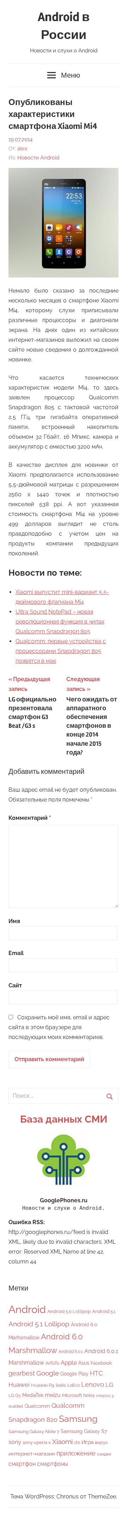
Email (16, 953)
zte (77, 1442)
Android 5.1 (104, 1311)
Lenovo (92, 1384)
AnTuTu (52, 1363)
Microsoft (72, 1395)
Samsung (78, 1419)
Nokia (89, 1395)
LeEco (73, 1385)
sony (14, 1442)
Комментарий (29, 818)
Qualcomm (37, 1406)
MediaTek (32, 1395)
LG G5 (14, 1395)
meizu (53, 1395)
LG (109, 1384)
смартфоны (52, 1464)
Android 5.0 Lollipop (69, 1311)
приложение (76, 1453)
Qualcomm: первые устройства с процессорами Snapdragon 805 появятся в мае (61, 651)
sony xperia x (37, 1442)
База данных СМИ (63, 1119)
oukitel (15, 1406)
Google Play (74, 1374)
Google (47, 1373)
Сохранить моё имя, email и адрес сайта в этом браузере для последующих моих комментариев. (59, 1027)
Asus (83, 1363)
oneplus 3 (105, 1395)
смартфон (22, 1464)
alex (22, 148)
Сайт (15, 985)
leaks (61, 1385)
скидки (104, 1454)
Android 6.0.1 (71, 1351)
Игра (87, 1442)
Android (27, 1309)
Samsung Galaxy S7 (84, 1431)
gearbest (21, 1373)
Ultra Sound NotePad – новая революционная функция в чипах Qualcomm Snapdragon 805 (60, 621)
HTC (96, 1373)
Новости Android (38, 158)
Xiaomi (62, 1441)
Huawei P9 (42, 1385)
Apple (69, 1362)
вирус (101, 1442)
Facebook (101, 1363)
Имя (14, 921)
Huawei (19, 1384)
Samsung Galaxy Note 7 (33, 1431)
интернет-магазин (31, 1454)
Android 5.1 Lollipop (38, 1324)
